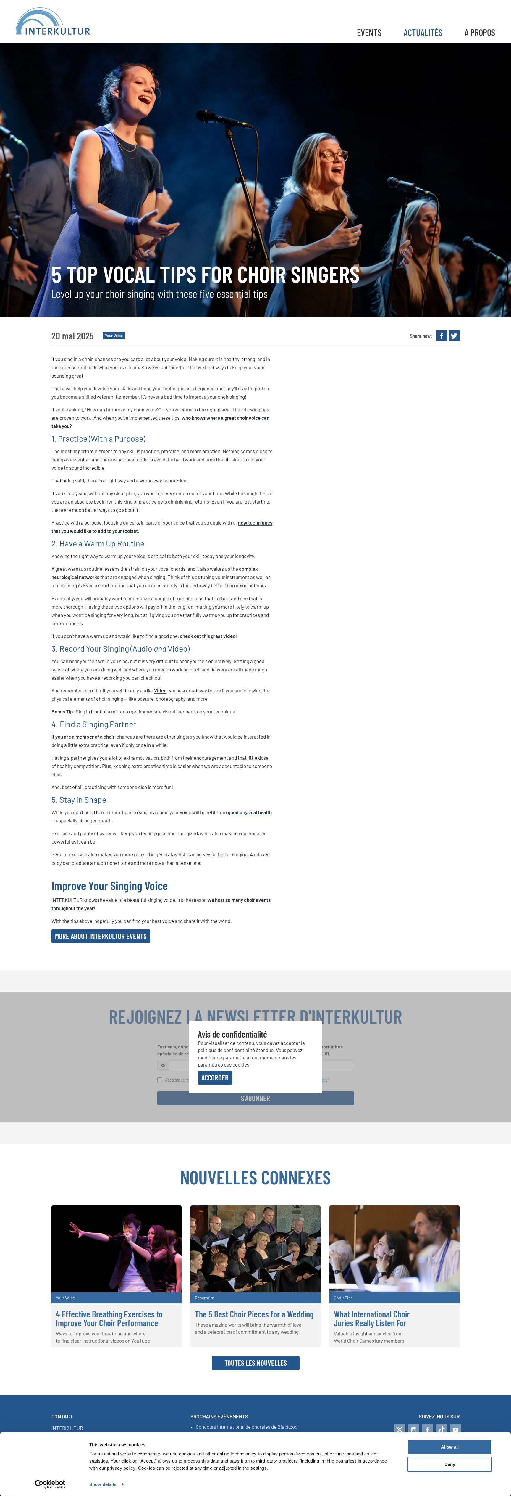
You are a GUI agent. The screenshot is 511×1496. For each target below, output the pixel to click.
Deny (449, 1464)
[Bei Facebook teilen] (441, 335)
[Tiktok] (441, 1430)
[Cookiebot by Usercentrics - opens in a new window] (50, 1484)
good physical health (250, 812)
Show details (102, 1484)
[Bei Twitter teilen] (454, 335)
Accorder (215, 1077)
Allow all (450, 1446)
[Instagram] (413, 1430)
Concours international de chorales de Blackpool (247, 1427)
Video (160, 690)
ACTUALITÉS (423, 32)
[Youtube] (455, 1430)
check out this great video (207, 636)
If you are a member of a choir (82, 737)
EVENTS (369, 32)
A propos (480, 32)
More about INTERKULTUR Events (101, 935)
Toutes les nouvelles (255, 1362)
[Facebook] (427, 1430)
